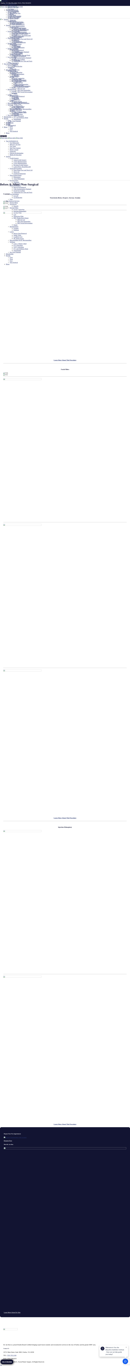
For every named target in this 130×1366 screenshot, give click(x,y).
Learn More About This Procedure (65, 360)
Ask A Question (7, 1362)
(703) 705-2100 (11, 1355)
